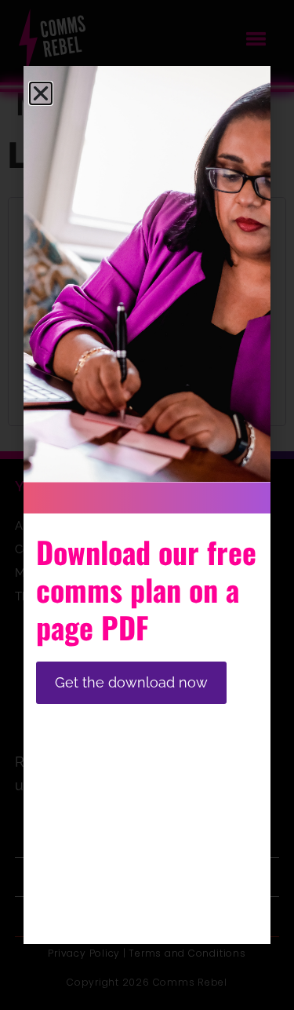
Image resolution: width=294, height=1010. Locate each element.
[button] (41, 93)
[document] (147, 505)
